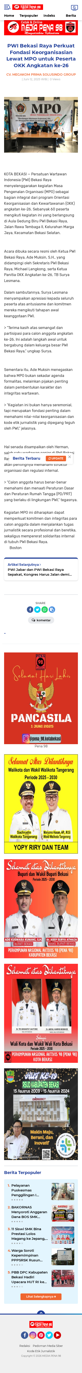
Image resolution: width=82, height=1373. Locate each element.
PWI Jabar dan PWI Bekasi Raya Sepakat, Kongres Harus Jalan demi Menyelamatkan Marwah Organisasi (39, 572)
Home (9, 16)
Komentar (43, 620)
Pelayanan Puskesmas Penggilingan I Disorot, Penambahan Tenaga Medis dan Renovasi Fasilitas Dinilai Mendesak (27, 1190)
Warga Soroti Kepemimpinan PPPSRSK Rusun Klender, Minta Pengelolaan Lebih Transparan (27, 1255)
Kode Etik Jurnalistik (41, 1351)
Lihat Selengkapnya (40, 1296)
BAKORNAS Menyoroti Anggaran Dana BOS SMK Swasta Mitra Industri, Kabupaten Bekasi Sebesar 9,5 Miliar (29, 1212)
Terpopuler (29, 16)
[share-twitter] (37, 609)
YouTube (60, 1341)
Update (57, 458)
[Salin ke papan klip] (52, 609)
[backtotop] (41, 1314)
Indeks (49, 16)
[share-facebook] (30, 609)
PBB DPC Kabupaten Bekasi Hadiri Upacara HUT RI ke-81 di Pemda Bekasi (29, 1277)
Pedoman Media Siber (48, 1346)
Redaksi (24, 1346)
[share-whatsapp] (44, 609)
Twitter (51, 1341)
